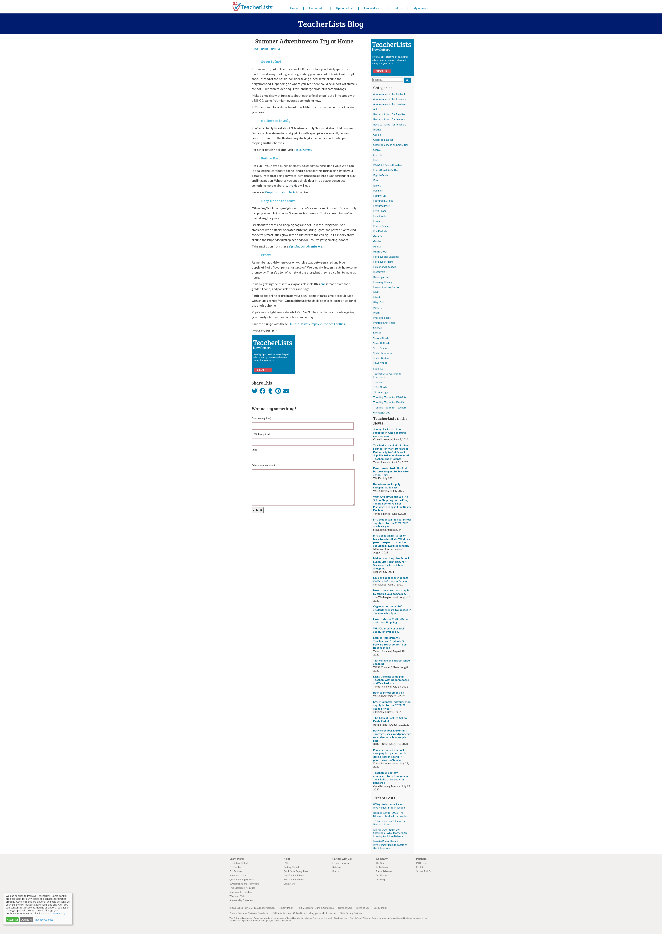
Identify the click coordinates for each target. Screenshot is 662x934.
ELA (375, 180)
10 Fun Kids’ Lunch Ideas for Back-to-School (389, 823)
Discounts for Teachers (241, 892)
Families (378, 190)
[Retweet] (255, 392)
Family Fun (379, 195)
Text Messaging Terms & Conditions (316, 908)
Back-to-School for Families (389, 114)
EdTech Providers (341, 863)
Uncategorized (381, 412)
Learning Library (382, 282)
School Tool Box (424, 871)
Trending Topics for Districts (389, 397)
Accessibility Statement (241, 900)
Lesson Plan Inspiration (386, 287)
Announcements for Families (389, 98)
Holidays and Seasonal (386, 256)
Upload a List (344, 8)
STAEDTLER (380, 363)
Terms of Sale (345, 908)
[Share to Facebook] (262, 391)
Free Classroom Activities (242, 888)
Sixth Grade (380, 348)
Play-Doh (378, 302)
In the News (382, 867)
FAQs (286, 863)
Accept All (12, 919)
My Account (420, 8)
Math (376, 292)
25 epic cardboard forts (280, 192)
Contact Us (289, 883)
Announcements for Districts (389, 93)
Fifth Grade (380, 210)
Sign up (382, 71)
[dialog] (37, 909)
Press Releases (382, 317)
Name (261, 418)
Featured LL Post (383, 200)
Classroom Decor (383, 139)
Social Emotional (382, 353)
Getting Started (291, 867)
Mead (376, 297)
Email (261, 434)
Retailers (336, 867)
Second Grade (381, 338)
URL (255, 450)
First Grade (379, 216)
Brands (377, 129)
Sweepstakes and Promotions (244, 883)
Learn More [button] (372, 8)
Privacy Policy (286, 908)
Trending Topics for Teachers (390, 407)
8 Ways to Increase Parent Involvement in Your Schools (389, 806)
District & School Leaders (387, 165)
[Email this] (286, 392)
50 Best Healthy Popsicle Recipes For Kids (316, 324)
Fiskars (377, 221)
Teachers (378, 381)
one (323, 284)
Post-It (377, 307)
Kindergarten (381, 277)
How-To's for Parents (294, 879)
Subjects (378, 368)
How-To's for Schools (294, 875)
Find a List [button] (316, 8)
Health (377, 246)
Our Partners (382, 875)
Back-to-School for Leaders (389, 119)
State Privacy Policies (351, 913)
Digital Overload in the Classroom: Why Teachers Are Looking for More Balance (390, 833)
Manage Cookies (43, 919)
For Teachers (236, 867)
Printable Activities (384, 322)
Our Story (381, 863)
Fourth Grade (381, 226)
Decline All (26, 919)
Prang (376, 312)
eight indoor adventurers (305, 246)
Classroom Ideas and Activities (390, 144)
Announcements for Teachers (390, 104)
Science (377, 327)
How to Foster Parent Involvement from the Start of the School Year (390, 845)
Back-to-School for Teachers (389, 124)
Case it (377, 134)
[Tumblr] (270, 392)
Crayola (377, 154)
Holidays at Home (383, 261)
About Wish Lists (238, 875)
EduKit (419, 867)
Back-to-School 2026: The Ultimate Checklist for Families (390, 814)
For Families (235, 871)
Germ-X (377, 236)
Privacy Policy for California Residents (248, 913)
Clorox (377, 149)
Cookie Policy (380, 908)
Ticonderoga (380, 392)
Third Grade (380, 387)
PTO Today (422, 863)
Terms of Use (362, 908)
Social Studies (381, 358)
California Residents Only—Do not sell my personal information (304, 913)
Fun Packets (380, 231)
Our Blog (380, 879)
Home (294, 8)
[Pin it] (278, 392)
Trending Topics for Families (389, 402)
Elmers (377, 185)
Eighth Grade (380, 175)
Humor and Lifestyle (384, 266)
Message (263, 465)
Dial (375, 159)
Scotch (377, 332)
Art (375, 109)
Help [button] (396, 8)
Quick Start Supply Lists (241, 879)
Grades (377, 241)
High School (380, 251)
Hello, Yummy (303, 150)
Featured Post (381, 205)
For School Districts (239, 863)
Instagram (379, 271)
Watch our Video (237, 896)
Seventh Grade (381, 343)
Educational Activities (385, 170)
